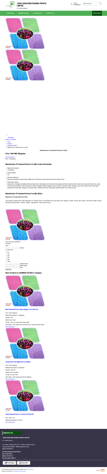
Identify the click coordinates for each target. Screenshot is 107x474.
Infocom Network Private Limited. (19, 471)
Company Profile (23, 13)
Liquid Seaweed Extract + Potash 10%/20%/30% (19, 414)
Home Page (10, 13)
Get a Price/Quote (10, 157)
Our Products (37, 13)
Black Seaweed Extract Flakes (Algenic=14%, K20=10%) (21, 309)
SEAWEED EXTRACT (12, 145)
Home (8, 142)
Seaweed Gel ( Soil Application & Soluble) (17, 362)
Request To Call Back (10, 139)
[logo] (10, 7)
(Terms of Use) (31, 469)
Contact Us (50, 13)
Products (9, 143)
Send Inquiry (98, 13)
